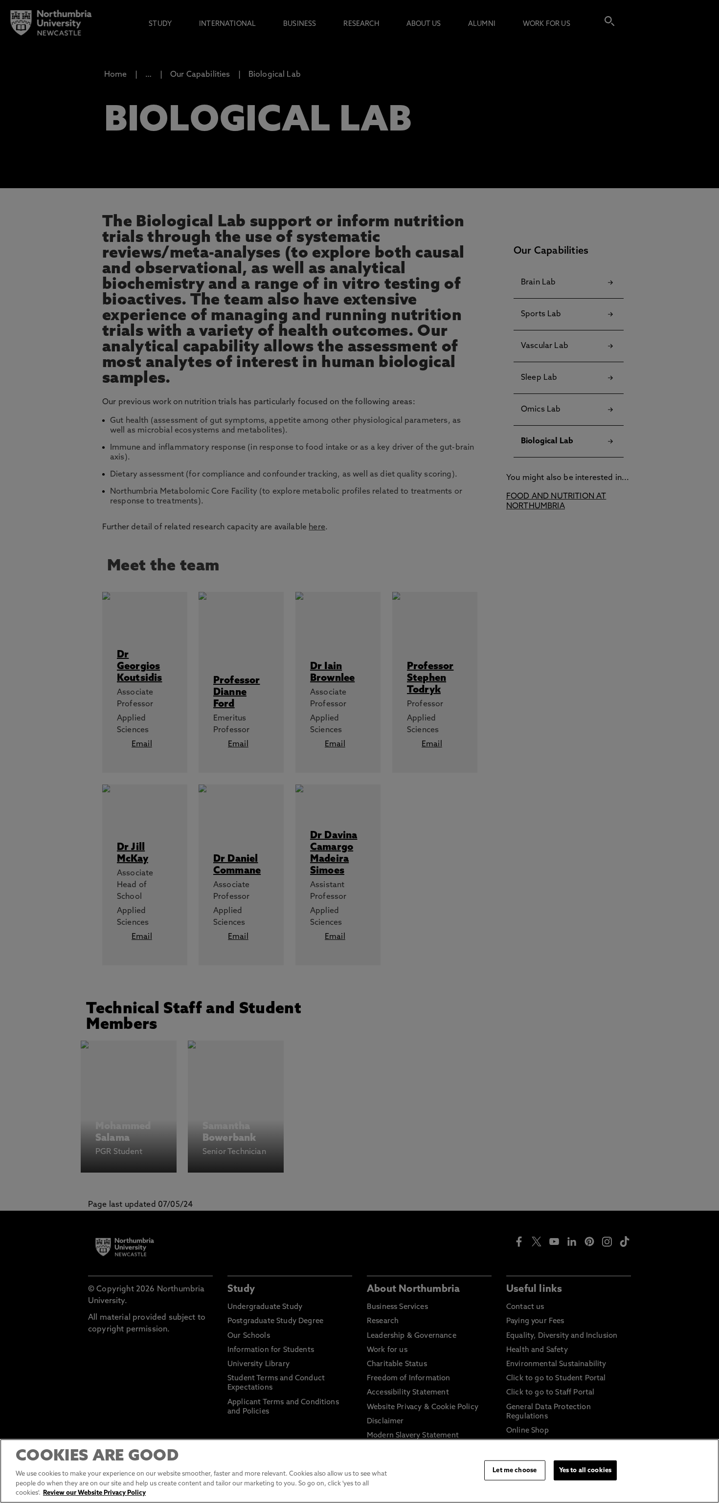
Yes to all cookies (585, 1470)
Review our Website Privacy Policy (94, 1493)
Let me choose (515, 1470)
